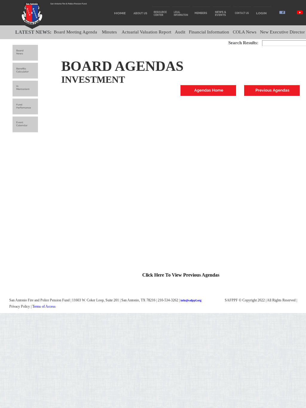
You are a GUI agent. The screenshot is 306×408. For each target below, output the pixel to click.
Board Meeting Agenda (75, 32)
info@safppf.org (190, 300)
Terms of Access (44, 306)
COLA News (244, 32)
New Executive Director (282, 32)
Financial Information (209, 32)
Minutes (109, 32)
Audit (180, 32)
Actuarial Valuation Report (146, 32)
